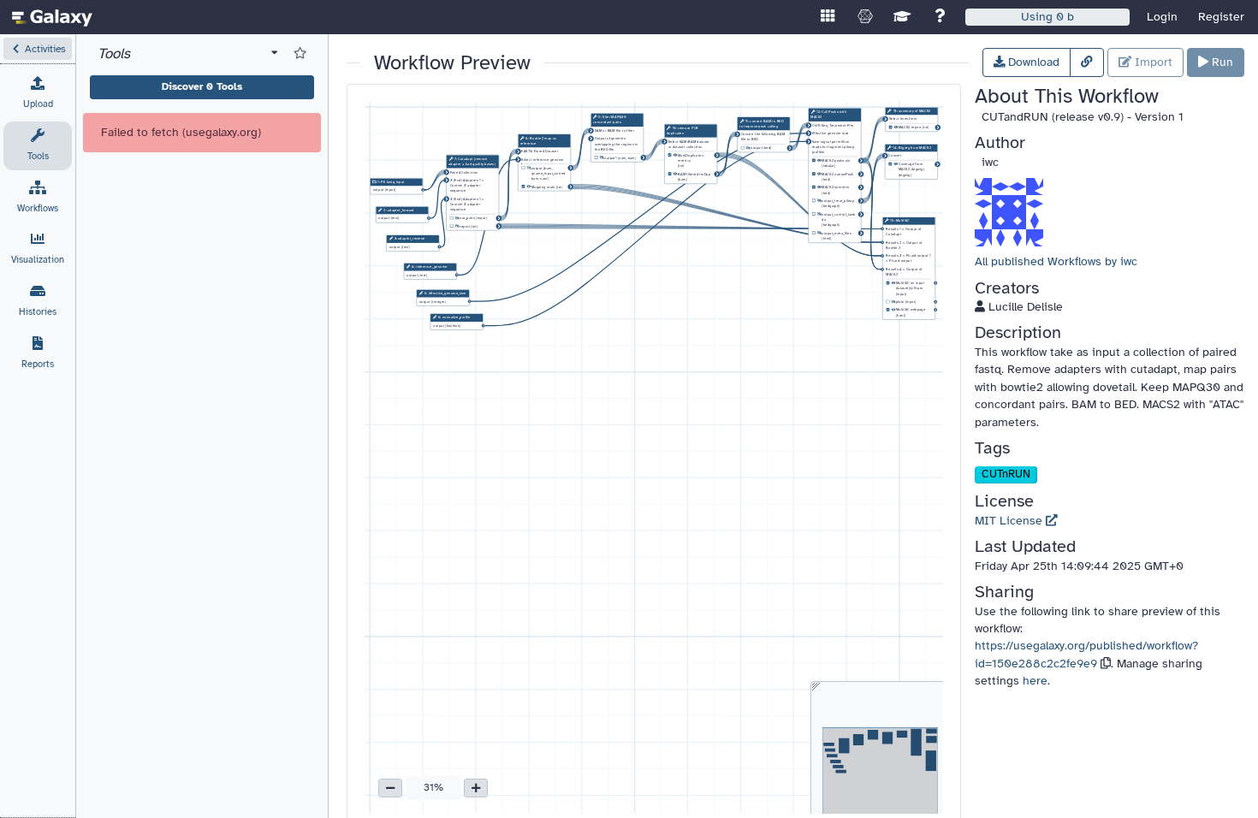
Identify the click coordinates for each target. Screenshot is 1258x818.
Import (1151, 62)
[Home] (52, 17)
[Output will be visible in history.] (528, 187)
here (1035, 680)
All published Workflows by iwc (1056, 261)
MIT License (1010, 520)
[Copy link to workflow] (1087, 62)
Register (1221, 16)
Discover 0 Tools (202, 86)
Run (1220, 62)
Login (1162, 16)
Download (1032, 62)
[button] (37, 49)
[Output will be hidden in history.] (457, 218)
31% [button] (433, 787)
